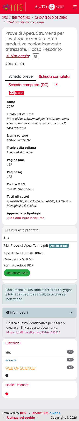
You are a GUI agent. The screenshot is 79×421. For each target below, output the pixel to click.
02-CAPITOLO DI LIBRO (51, 17)
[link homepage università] (49, 6)
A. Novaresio (17, 55)
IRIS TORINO (21, 17)
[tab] (57, 85)
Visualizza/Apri (17, 273)
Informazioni (18, 312)
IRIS (5, 17)
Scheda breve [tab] (20, 76)
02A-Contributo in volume (25, 22)
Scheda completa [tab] (54, 76)
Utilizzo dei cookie (21, 417)
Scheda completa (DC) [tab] (28, 84)
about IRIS (40, 413)
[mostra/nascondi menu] (75, 7)
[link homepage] (14, 6)
